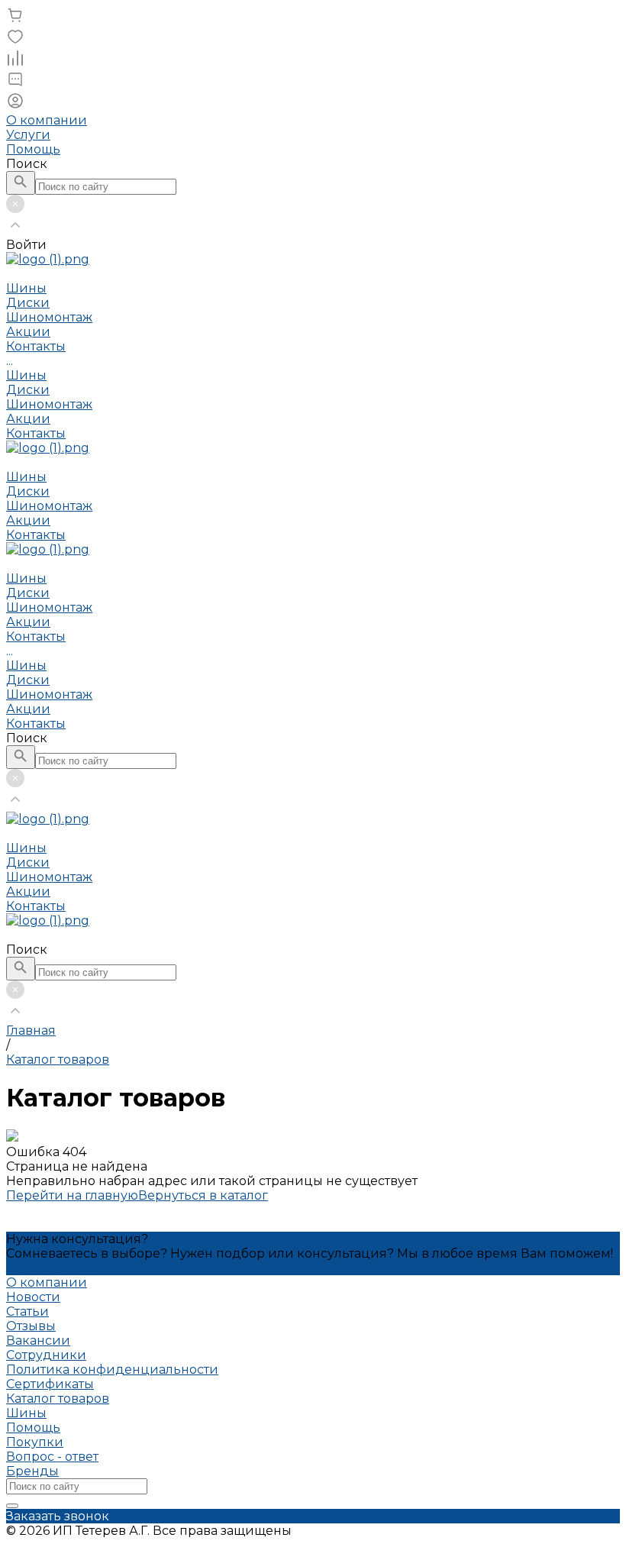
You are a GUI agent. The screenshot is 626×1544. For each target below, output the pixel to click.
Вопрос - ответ (52, 1456)
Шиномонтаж (49, 404)
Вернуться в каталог (203, 1195)
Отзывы (31, 1326)
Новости (33, 1297)
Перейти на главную (72, 1195)
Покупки (34, 1442)
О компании (46, 120)
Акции (28, 419)
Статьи (27, 1311)
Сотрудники (46, 1355)
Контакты (36, 433)
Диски (28, 390)
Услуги (28, 135)
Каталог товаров (57, 1398)
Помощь (33, 149)
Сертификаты (50, 1384)
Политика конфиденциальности (112, 1369)
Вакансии (38, 1340)
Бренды (32, 1471)
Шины (26, 375)
